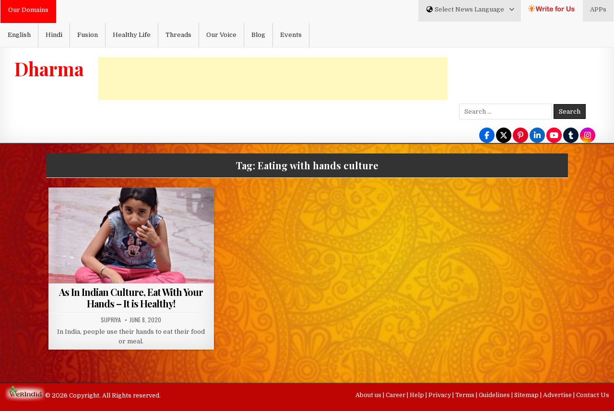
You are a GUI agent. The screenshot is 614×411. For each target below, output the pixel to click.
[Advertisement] (273, 78)
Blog (258, 34)
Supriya (111, 320)
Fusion (87, 34)
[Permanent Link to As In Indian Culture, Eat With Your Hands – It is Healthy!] (131, 250)
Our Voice (221, 34)
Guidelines (495, 395)
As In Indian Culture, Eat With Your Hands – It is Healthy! (131, 297)
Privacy (440, 395)
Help (417, 395)
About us (369, 395)
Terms (465, 395)
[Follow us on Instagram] (587, 136)
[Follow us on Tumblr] (571, 136)
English (19, 34)
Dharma (49, 68)
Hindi (54, 34)
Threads (178, 34)
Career (396, 395)
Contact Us (592, 395)
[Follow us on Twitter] (503, 136)
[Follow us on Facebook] (487, 136)
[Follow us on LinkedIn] (537, 136)
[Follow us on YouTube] (554, 136)
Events (291, 34)
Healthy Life (132, 34)
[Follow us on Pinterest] (520, 136)
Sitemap (527, 395)
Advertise (558, 395)
